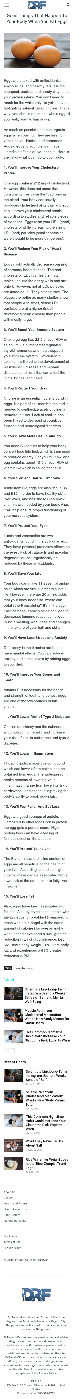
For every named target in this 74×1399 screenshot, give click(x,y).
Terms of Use (12, 1242)
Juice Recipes (12, 1215)
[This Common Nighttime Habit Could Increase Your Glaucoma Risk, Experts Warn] (13, 1036)
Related (9, 979)
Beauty (8, 1197)
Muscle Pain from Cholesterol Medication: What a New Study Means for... (45, 1098)
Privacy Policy (12, 1247)
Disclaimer (10, 1236)
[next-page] (12, 1050)
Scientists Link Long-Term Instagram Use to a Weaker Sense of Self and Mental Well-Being (46, 995)
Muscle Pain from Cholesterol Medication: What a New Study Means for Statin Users (47, 1017)
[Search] (68, 5)
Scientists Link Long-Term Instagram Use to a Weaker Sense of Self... (47, 1075)
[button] (6, 5)
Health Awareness (23, 968)
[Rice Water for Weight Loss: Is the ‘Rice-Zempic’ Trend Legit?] (13, 1163)
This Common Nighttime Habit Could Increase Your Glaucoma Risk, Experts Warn (47, 1036)
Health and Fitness (16, 1203)
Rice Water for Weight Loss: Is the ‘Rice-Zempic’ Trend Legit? (47, 1163)
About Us (9, 1192)
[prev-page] (6, 1050)
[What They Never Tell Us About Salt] (13, 1145)
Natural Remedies (15, 1220)
